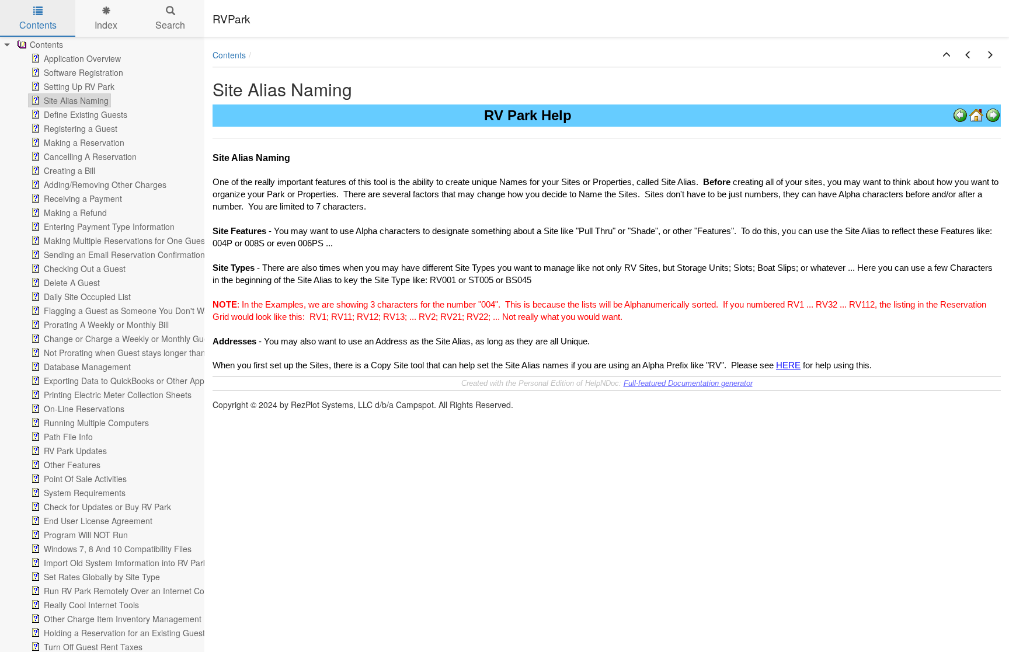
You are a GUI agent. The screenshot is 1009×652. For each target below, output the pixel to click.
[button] (946, 55)
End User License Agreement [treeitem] (98, 521)
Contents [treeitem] (46, 44)
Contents (229, 55)
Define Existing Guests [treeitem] (85, 114)
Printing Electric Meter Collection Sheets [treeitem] (118, 394)
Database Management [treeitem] (87, 366)
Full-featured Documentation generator (688, 383)
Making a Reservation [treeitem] (84, 142)
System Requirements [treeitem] (85, 492)
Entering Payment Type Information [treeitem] (109, 226)
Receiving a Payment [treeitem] (83, 198)
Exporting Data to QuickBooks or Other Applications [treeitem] (139, 380)
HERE (788, 365)
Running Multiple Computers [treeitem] (96, 422)
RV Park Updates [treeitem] (75, 450)
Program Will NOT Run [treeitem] (86, 535)
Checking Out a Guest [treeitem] (85, 268)
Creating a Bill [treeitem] (69, 170)
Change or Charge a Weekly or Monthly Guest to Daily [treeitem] (144, 338)
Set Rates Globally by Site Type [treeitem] (102, 577)
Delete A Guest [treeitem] (72, 282)
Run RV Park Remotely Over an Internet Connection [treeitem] (140, 591)
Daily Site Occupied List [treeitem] (87, 296)
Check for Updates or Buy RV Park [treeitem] (107, 506)
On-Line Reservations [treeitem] (84, 408)
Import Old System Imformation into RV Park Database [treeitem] (144, 563)
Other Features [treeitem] (72, 464)
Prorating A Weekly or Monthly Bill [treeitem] (106, 324)
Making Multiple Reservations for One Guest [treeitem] (125, 240)
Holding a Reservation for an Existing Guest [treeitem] (124, 633)
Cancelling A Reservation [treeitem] (90, 156)
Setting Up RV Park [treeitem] (79, 86)
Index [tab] (106, 25)
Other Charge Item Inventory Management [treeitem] (122, 619)
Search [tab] (170, 25)
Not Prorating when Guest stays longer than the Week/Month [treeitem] (156, 352)
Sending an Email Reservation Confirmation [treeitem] (124, 254)
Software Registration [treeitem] (83, 72)
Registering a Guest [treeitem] (80, 128)
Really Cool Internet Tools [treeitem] (91, 605)
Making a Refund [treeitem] (75, 212)
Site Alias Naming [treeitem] (76, 100)
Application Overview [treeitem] (82, 58)
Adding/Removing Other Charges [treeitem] (105, 184)
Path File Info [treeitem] (68, 436)
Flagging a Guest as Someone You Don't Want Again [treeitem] (141, 310)
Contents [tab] (38, 25)
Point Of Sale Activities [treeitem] (85, 478)
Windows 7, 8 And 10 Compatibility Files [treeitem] (118, 549)
